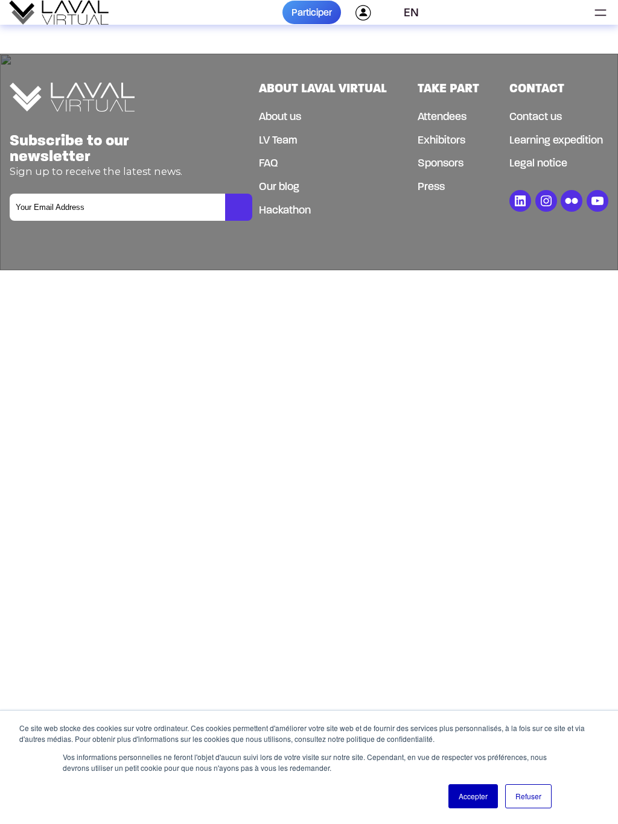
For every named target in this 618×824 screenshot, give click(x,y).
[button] (415, 13)
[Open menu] (600, 12)
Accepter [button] (473, 796)
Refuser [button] (528, 796)
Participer (311, 12)
